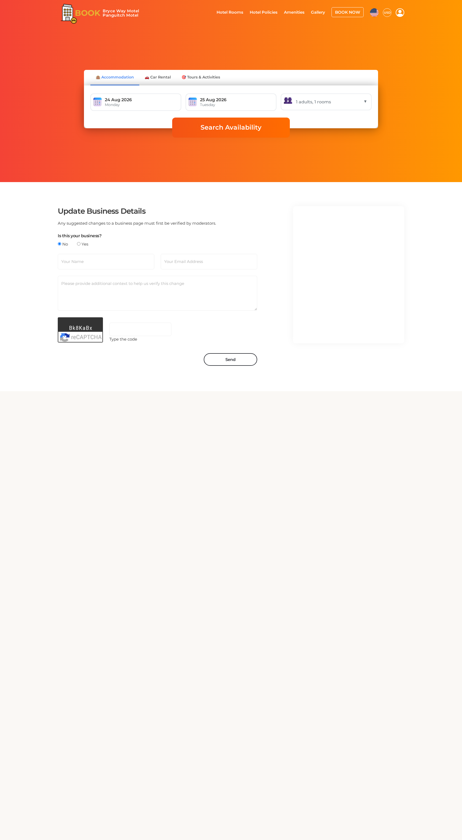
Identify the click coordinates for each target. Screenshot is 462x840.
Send (230, 359)
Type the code (123, 339)
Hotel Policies (271, 12)
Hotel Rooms (239, 12)
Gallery (321, 12)
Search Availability (231, 127)
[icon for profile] (400, 12)
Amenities (299, 12)
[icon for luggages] (374, 12)
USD (387, 12)
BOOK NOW (349, 12)
